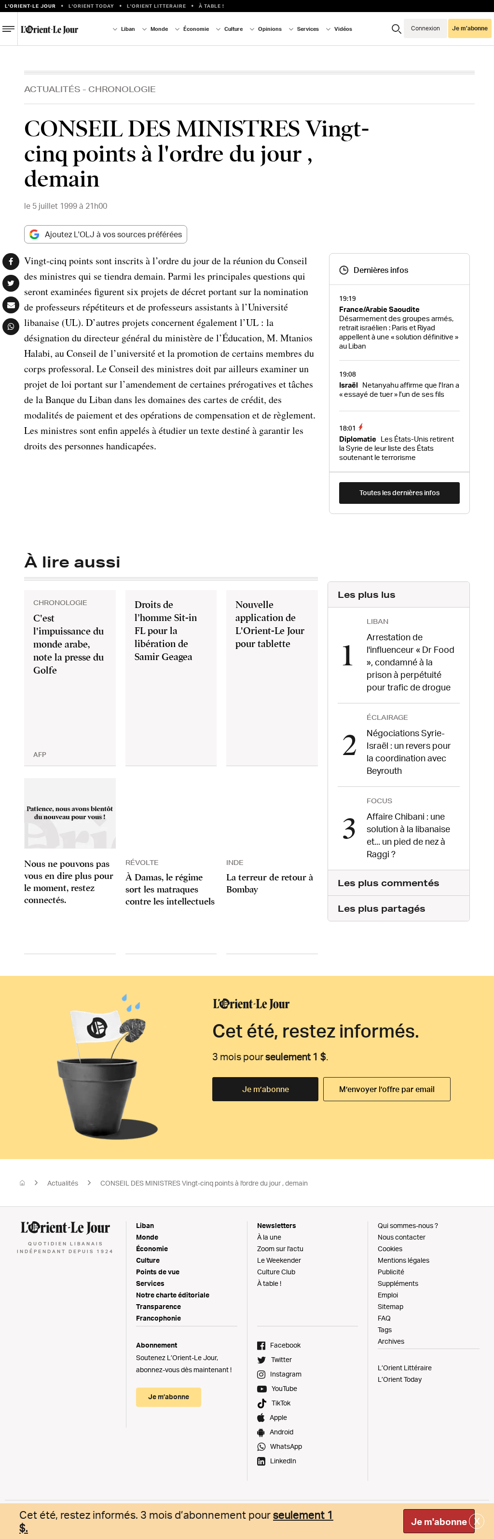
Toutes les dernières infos (399, 492)
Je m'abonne (439, 1521)
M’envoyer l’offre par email (387, 1089)
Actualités (52, 89)
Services (150, 1283)
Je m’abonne (265, 1089)
